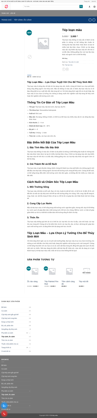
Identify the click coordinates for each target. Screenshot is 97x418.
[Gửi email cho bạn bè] (67, 69)
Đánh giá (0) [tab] (37, 77)
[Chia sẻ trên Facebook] (63, 69)
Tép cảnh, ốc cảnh (22, 20)
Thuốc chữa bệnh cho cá (9, 344)
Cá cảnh (4, 311)
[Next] (94, 276)
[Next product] (90, 19)
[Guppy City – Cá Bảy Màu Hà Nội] (10, 6)
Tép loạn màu (68, 65)
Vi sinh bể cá (5, 351)
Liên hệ (94, 1)
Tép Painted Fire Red (51, 282)
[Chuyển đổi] (30, 333)
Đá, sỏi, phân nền (7, 325)
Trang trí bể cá (6, 347)
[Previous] (27, 276)
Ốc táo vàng (32, 281)
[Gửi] (81, 6)
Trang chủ (87, 1)
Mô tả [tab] (29, 77)
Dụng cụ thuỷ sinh (7, 322)
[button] (89, 6)
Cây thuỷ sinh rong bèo (9, 318)
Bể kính (4, 307)
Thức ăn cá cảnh (7, 340)
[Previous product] (93, 19)
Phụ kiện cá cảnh (7, 333)
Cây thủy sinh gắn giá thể (9, 314)
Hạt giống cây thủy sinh (9, 329)
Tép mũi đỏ (83, 281)
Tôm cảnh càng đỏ (68, 282)
